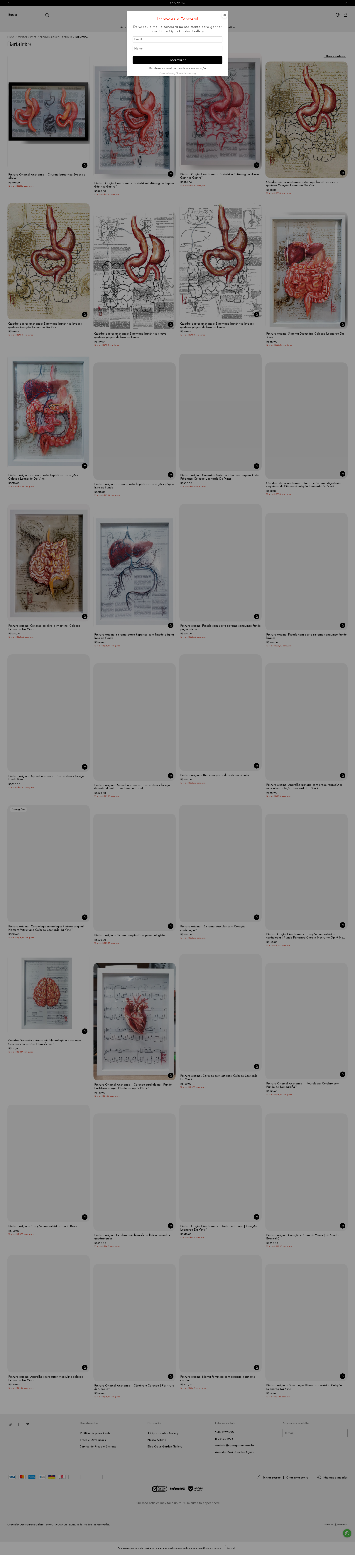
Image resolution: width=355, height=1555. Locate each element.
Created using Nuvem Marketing (177, 73)
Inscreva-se (177, 60)
